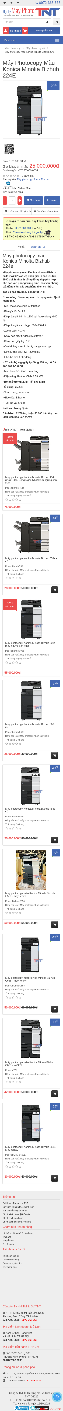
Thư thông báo (10, 1267)
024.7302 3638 (11, 1319)
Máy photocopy (12, 48)
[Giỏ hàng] (11, 3)
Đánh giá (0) (38, 246)
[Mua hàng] (54, 589)
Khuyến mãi (8, 1240)
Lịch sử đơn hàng (11, 1259)
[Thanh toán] (18, 3)
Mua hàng (34, 200)
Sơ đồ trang (8, 1244)
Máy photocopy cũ (35, 48)
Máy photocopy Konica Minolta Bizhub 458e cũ (30, 810)
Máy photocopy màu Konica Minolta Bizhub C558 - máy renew (30, 895)
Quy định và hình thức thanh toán (18, 1207)
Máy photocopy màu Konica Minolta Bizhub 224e (29, 52)
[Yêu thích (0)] (5, 3)
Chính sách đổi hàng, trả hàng (17, 1222)
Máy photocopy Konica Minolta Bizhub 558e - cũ (31, 560)
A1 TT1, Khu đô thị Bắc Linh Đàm (25, 1312)
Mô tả (21, 246)
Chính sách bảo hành (13, 1218)
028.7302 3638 (13, 1360)
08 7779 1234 (33, 1380)
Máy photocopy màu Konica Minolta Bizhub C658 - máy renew (30, 979)
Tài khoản (15, 30)
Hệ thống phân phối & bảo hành (18, 1233)
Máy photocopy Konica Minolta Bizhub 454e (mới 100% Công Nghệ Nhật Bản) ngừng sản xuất (31, 480)
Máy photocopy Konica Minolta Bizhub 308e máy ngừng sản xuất (30, 644)
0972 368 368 (49, 3)
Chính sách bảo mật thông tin (16, 1214)
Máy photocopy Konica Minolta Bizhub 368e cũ (30, 726)
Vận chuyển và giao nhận (15, 1210)
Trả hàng (7, 1237)
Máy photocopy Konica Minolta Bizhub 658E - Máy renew (31, 1148)
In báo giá (52, 200)
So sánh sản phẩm (47, 211)
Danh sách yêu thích (12, 1263)
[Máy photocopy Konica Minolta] (8, 183)
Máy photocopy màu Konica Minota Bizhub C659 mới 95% (29, 1064)
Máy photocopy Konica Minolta (32, 179)
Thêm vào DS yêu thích (19, 211)
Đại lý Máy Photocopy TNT (15, 1203)
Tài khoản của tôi (11, 1256)
